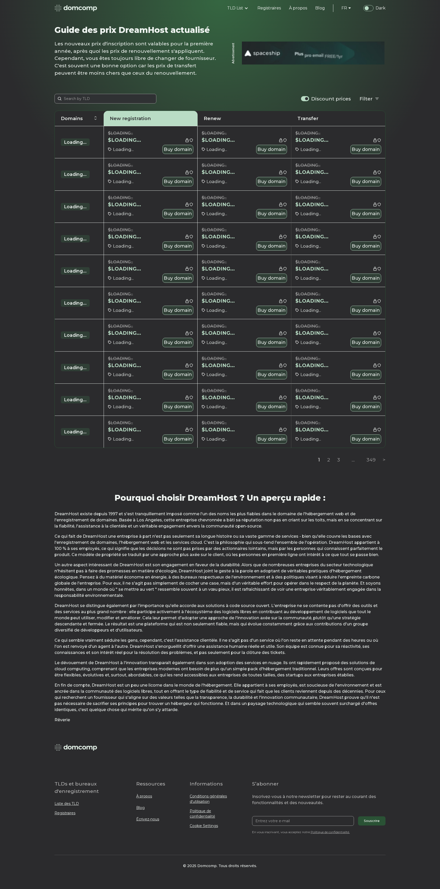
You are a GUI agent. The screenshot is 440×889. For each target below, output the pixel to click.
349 (371, 460)
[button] (237, 8)
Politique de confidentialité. (330, 832)
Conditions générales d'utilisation (208, 799)
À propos (144, 796)
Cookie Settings (204, 825)
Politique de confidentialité (202, 814)
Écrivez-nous (147, 819)
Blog (140, 807)
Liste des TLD (66, 803)
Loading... (75, 142)
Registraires (64, 813)
